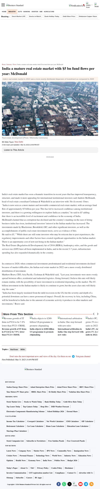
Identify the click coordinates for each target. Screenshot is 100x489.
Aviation (35, 11)
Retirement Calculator (15, 426)
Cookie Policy (56, 468)
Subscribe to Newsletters (36, 440)
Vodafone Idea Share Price (79, 391)
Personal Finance (26, 455)
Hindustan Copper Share (88, 16)
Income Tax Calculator (15, 421)
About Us (24, 468)
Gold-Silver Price (69, 16)
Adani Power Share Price (67, 387)
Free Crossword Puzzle (76, 440)
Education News (84, 455)
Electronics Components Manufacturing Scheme (26, 411)
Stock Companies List (15, 440)
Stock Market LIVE (18, 16)
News (14, 64)
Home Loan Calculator (55, 426)
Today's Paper (12, 468)
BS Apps (38, 477)
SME (40, 11)
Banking (26, 11)
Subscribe (19, 477)
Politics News (59, 460)
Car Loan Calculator (35, 426)
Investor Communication (16, 472)
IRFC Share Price (86, 387)
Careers (29, 477)
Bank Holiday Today (52, 16)
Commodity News (64, 450)
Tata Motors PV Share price (18, 391)
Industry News (70, 455)
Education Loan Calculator (77, 426)
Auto (20, 11)
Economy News (34, 460)
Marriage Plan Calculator (17, 431)
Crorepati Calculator (35, 421)
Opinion (10, 460)
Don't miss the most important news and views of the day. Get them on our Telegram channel (50, 356)
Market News (39, 450)
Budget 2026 (72, 460)
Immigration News (81, 450)
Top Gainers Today (30, 406)
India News (47, 460)
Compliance (60, 472)
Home (4, 11)
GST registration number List (40, 472)
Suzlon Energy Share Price (17, 387)
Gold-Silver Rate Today (72, 401)
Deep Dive (44, 406)
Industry (12, 11)
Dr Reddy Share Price (57, 391)
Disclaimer (69, 468)
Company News (25, 450)
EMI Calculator (72, 421)
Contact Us (71, 472)
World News (57, 455)
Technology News (42, 455)
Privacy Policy (43, 468)
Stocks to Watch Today (33, 401)
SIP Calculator (87, 421)
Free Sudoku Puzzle (56, 440)
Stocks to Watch (35, 16)
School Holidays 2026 (55, 411)
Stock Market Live (14, 401)
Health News (21, 460)
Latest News (11, 450)
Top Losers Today (13, 406)
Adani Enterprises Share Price (42, 387)
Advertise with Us (86, 472)
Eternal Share (72, 411)
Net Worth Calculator (55, 421)
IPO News (51, 450)
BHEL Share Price (38, 391)
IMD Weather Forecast (60, 406)
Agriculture (49, 11)
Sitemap (10, 477)
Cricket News (12, 455)
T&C (32, 468)
